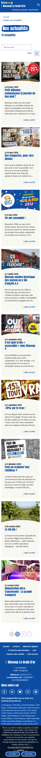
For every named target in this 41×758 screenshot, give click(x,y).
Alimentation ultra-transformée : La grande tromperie (18, 591)
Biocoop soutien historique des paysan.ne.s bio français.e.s (20, 280)
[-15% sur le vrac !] (20, 391)
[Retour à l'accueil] (7, 3)
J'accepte (28, 754)
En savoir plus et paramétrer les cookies (20, 748)
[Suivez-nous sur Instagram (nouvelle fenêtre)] (28, 692)
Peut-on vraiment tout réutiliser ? (18, 468)
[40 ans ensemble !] (20, 201)
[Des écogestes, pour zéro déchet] (20, 138)
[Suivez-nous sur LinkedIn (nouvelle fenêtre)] (12, 692)
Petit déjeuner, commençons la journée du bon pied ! (20, 93)
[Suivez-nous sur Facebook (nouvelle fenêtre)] (4, 692)
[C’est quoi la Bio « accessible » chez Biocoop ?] (20, 325)
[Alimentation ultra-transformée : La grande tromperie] (20, 571)
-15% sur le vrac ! (15, 408)
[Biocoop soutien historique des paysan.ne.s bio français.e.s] (20, 260)
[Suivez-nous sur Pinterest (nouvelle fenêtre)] (35, 692)
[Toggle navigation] (38, 5)
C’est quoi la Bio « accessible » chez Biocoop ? (20, 346)
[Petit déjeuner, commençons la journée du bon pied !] (20, 73)
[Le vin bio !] (20, 512)
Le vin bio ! (11, 529)
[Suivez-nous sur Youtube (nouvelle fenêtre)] (20, 692)
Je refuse (12, 754)
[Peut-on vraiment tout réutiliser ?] (20, 450)
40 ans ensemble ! (15, 218)
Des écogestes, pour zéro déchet (19, 157)
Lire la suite (30, 120)
